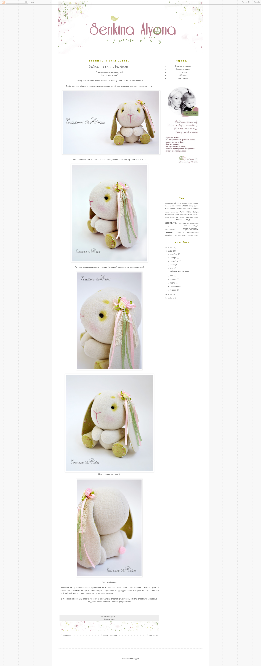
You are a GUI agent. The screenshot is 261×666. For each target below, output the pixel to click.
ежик (184, 208)
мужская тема (192, 217)
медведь (174, 217)
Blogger (135, 659)
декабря (174, 254)
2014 (170, 247)
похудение (194, 223)
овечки (196, 220)
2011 (170, 298)
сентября (174, 261)
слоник (187, 226)
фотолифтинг (170, 229)
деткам (179, 208)
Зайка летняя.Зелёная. (109, 67)
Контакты (183, 72)
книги (167, 212)
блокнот (195, 203)
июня (172, 268)
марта (173, 283)
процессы (168, 226)
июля (172, 265)
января (173, 290)
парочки (182, 223)
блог (190, 203)
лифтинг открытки (186, 214)
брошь (172, 206)
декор (191, 206)
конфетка (174, 212)
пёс (188, 223)
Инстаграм (183, 78)
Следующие (66, 635)
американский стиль (173, 203)
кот (182, 211)
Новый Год (183, 219)
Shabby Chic (184, 235)
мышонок (168, 220)
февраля (174, 286)
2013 (170, 251)
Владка (185, 206)
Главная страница (109, 635)
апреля (173, 279)
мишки (182, 217)
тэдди (195, 226)
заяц (112, 619)
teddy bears (193, 235)
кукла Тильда (192, 212)
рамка (178, 226)
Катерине (112, 267)
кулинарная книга (172, 214)
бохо (167, 206)
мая (172, 276)
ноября (173, 258)
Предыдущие (152, 635)
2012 (170, 294)
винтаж (178, 206)
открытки (171, 222)
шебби (178, 233)
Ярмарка (176, 235)
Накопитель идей (183, 69)
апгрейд (185, 203)
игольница (194, 208)
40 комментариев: (108, 616)
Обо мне (183, 75)
